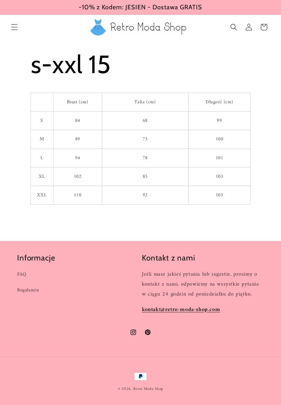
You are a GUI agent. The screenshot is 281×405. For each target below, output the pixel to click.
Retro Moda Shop (148, 389)
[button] (14, 27)
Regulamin (28, 290)
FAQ (21, 274)
